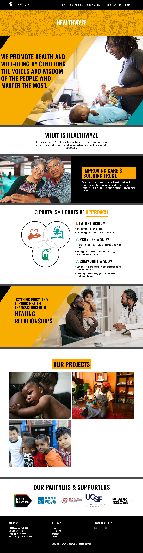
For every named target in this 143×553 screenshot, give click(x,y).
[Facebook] (95, 528)
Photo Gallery (114, 4)
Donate (128, 4)
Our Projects (76, 4)
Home (63, 4)
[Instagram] (105, 528)
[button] (10, 500)
